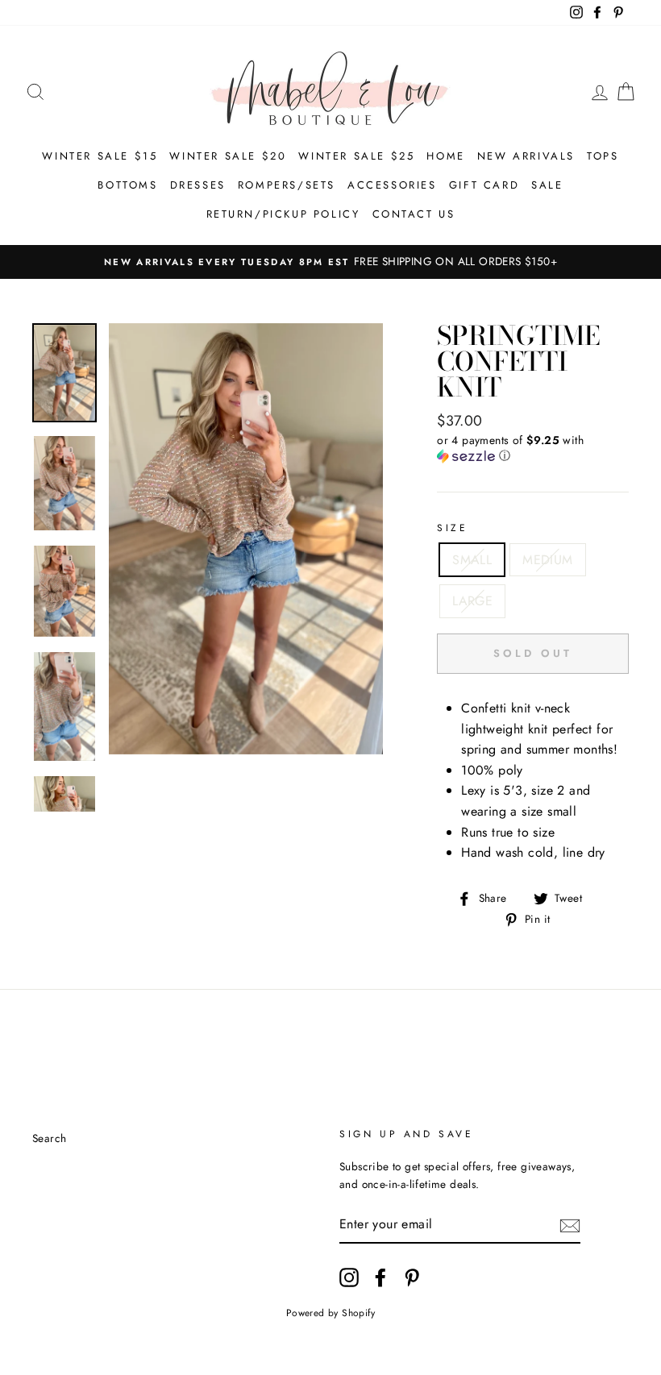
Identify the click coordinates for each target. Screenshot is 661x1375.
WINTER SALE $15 (99, 156)
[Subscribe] (569, 1224)
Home (445, 156)
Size (452, 528)
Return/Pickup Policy (283, 214)
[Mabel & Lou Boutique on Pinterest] (412, 1277)
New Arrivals (526, 156)
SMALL (472, 559)
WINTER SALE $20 (227, 156)
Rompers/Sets (286, 185)
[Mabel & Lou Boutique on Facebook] (380, 1277)
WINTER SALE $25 (356, 156)
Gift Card (484, 185)
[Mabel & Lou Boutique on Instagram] (349, 1277)
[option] (330, 262)
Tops (602, 156)
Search (49, 1138)
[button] (533, 448)
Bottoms (127, 185)
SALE (547, 185)
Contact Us (413, 214)
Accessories (392, 185)
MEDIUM (547, 559)
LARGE (472, 601)
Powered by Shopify (330, 1313)
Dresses (198, 185)
